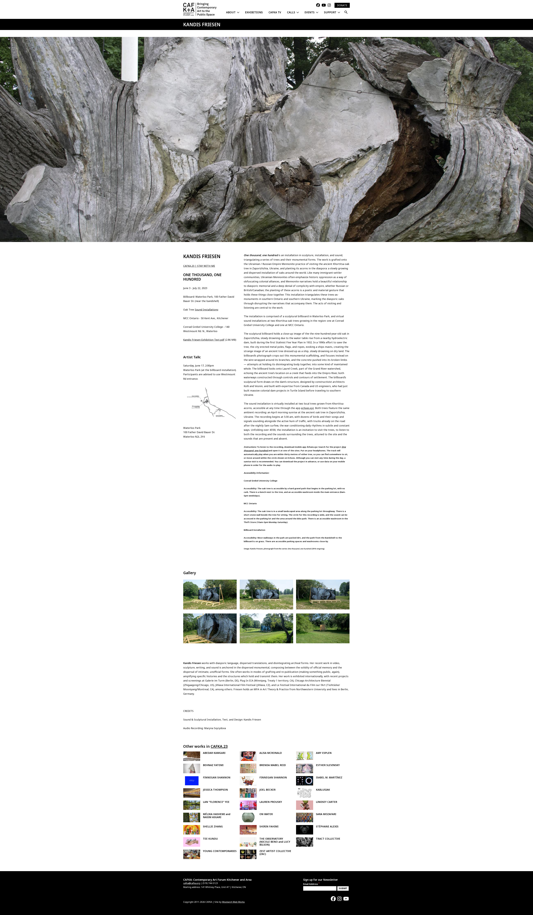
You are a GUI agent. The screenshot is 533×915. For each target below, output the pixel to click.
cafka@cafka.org (191, 883)
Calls (291, 12)
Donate (342, 5)
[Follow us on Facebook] (318, 5)
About (231, 12)
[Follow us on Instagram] (329, 5)
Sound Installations (206, 309)
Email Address (310, 884)
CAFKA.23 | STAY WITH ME (199, 266)
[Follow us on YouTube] (324, 5)
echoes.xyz (307, 408)
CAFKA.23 (219, 746)
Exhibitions (254, 12)
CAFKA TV (275, 12)
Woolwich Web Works (233, 901)
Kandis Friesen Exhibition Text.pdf (203, 339)
